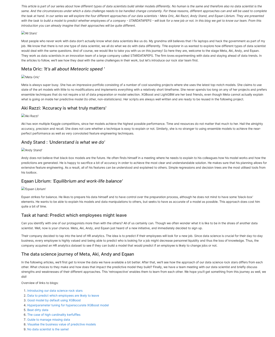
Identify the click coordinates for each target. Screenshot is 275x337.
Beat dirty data (37, 310)
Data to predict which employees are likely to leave (63, 295)
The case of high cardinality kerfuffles (53, 314)
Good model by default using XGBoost (54, 300)
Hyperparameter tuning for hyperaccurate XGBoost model (68, 305)
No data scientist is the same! (48, 329)
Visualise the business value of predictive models (61, 324)
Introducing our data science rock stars (54, 290)
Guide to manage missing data (48, 319)
